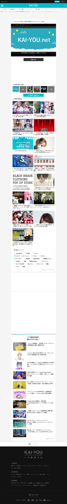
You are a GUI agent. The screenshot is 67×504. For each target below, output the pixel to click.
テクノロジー (19, 258)
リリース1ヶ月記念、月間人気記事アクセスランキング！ (21, 11)
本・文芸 (13, 474)
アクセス (34, 256)
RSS (41, 457)
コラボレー (42, 256)
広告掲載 (30, 483)
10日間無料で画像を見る (33, 95)
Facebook (28, 457)
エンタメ (6, 11)
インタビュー (46, 465)
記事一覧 (13, 465)
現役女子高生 (36, 258)
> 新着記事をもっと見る (49, 438)
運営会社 (35, 485)
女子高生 (28, 253)
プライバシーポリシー (16, 485)
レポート (34, 465)
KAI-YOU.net (19, 253)
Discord (35, 457)
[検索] (65, 5)
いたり (17, 266)
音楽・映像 (42, 474)
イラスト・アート (34, 474)
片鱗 (25, 261)
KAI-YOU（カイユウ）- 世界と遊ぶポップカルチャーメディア (33, 5)
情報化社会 (19, 474)
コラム (10, 11)
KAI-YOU (2, 11)
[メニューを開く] (2, 5)
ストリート (13, 476)
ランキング (24, 465)
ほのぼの (18, 261)
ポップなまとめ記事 (15, 468)
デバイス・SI (40, 264)
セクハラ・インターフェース (22, 256)
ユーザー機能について (38, 483)
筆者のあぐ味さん (33, 261)
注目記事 (18, 465)
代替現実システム (47, 258)
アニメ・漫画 (26, 474)
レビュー (39, 465)
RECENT (34, 337)
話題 (24, 266)
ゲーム (47, 474)
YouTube (32, 457)
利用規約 (47, 483)
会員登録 (57, 1)
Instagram (38, 457)
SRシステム (30, 264)
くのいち (36, 253)
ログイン (63, 1)
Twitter (25, 457)
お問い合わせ (24, 483)
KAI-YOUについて (15, 483)
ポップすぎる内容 (20, 264)
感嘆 (47, 264)
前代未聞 (28, 258)
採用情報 (42, 485)
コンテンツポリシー (27, 485)
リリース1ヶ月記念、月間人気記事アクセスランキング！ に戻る (29, 21)
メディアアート (44, 261)
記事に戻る (33, 59)
